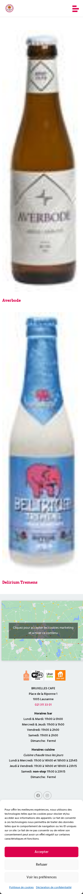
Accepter (41, 852)
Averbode (11, 300)
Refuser (41, 864)
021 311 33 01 (43, 705)
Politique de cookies (21, 887)
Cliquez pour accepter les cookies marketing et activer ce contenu (43, 630)
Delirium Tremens (20, 582)
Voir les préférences (41, 877)
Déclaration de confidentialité (53, 887)
